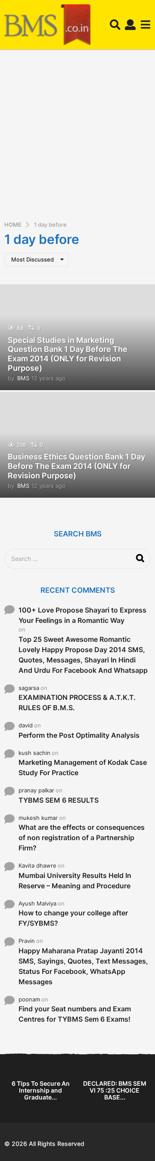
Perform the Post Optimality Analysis (79, 735)
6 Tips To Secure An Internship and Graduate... (41, 1090)
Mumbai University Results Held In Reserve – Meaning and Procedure (75, 880)
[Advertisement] (77, 138)
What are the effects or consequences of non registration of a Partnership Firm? (82, 837)
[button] (115, 25)
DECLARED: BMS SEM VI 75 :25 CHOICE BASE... (114, 1090)
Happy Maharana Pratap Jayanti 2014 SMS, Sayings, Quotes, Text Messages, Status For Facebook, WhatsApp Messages (83, 966)
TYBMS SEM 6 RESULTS (59, 800)
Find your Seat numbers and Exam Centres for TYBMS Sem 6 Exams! (75, 1013)
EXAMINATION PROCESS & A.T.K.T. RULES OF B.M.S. (77, 702)
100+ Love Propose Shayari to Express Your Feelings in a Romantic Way (82, 615)
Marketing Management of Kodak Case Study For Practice (83, 767)
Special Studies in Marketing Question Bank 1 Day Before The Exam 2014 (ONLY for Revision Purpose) (67, 354)
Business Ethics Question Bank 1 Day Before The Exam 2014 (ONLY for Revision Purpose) (76, 466)
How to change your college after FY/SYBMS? (73, 917)
